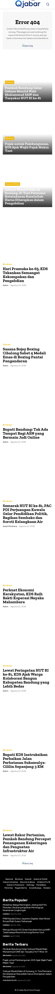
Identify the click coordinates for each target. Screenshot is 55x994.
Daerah (6, 345)
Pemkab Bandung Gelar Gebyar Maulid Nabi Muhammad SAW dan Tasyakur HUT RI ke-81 (25, 950)
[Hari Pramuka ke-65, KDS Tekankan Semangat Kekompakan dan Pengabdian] (27, 235)
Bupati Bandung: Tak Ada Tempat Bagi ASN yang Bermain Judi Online (25, 433)
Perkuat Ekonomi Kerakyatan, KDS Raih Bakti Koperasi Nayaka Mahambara (23, 596)
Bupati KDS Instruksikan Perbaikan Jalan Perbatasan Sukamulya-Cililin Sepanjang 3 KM (25, 760)
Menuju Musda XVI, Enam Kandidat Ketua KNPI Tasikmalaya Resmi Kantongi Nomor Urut (26, 931)
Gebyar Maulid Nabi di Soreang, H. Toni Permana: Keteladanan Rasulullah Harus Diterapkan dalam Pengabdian (27, 974)
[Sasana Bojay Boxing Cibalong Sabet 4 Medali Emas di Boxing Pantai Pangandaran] (27, 315)
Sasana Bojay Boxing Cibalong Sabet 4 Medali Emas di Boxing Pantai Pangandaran (24, 355)
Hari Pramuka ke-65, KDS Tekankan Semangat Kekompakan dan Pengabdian (25, 274)
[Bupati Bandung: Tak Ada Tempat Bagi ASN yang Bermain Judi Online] (27, 395)
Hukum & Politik (12, 184)
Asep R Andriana (10, 526)
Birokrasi (9, 82)
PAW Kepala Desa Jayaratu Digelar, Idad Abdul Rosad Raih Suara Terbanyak (26, 920)
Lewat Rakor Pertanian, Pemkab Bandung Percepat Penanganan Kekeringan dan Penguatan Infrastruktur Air (27, 843)
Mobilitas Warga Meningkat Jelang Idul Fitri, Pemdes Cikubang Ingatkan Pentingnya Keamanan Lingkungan (25, 907)
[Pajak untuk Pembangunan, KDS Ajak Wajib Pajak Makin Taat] (27, 130)
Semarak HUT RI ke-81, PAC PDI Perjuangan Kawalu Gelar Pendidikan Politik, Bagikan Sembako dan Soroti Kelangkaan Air (27, 513)
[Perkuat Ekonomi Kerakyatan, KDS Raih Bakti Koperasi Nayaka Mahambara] (27, 556)
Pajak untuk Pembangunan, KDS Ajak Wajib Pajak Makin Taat (27, 961)
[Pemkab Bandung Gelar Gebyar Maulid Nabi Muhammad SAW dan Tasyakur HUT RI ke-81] (27, 77)
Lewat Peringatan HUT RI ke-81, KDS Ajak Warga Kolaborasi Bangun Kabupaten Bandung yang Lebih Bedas (26, 678)
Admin (5, 285)
